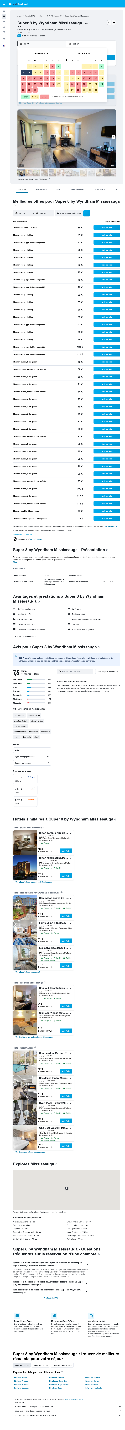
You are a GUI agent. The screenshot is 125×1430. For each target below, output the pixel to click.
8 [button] (29, 72)
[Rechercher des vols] (4, 11)
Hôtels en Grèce (91, 1384)
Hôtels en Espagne (21, 1388)
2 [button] (35, 66)
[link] (34, 882)
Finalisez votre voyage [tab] (62, 1365)
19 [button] (53, 78)
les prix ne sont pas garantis (74, 1399)
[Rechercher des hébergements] (4, 16)
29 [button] (29, 90)
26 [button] (53, 84)
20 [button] (58, 78)
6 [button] (58, 66)
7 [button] (23, 72)
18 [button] (47, 78)
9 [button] (35, 72)
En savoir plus (111, 526)
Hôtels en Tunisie (56, 1377)
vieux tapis (26, 737)
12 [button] (53, 72)
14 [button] (23, 78)
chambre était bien (21, 721)
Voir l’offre (66, 851)
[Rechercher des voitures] (4, 21)
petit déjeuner (19, 715)
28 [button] (23, 90)
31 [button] (96, 90)
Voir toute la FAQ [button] (51, 1298)
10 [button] (41, 72)
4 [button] (46, 66)
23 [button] (35, 84)
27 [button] (58, 84)
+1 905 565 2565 (24, 32)
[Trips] (4, 38)
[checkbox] (25, 779)
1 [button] (29, 66)
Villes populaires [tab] (41, 1365)
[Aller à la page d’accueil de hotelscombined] (18, 4)
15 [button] (29, 78)
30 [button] (35, 90)
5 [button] (52, 66)
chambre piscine (34, 715)
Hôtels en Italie (55, 1388)
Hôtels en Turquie (92, 1377)
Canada (28, 16)
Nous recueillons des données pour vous (32, 1410)
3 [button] (41, 66)
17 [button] (41, 78)
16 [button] (35, 78)
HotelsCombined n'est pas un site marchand (34, 1406)
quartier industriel (20, 726)
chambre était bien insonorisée (26, 731)
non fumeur (45, 731)
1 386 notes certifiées (36, 35)
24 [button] (41, 84)
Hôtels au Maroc (20, 1377)
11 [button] (47, 72)
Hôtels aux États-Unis (58, 1381)
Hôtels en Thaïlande (93, 1388)
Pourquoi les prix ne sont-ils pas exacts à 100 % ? (36, 1415)
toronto (17, 737)
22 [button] (29, 84)
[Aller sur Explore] (4, 31)
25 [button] (47, 84)
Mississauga (55, 16)
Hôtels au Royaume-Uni (59, 1384)
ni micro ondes (37, 721)
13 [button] (58, 72)
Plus (15, 562)
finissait (36, 737)
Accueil (19, 16)
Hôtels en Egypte (92, 1381)
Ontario (40, 16)
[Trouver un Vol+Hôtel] (4, 26)
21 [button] (23, 84)
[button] (4, 3)
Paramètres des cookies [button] (22, 534)
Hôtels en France (21, 1381)
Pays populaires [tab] (22, 1365)
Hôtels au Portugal (21, 1384)
